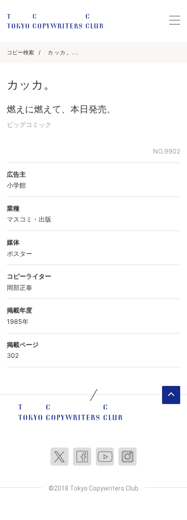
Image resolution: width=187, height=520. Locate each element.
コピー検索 (20, 52)
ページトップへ (171, 395)
